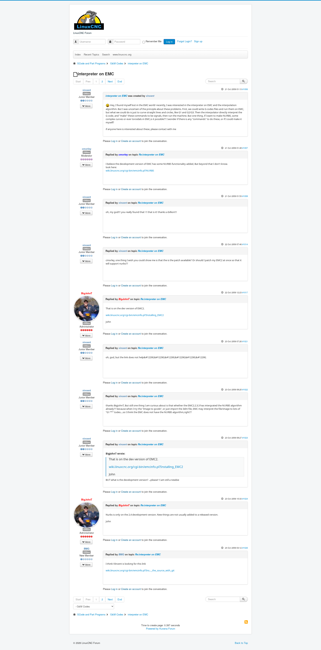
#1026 (245, 547)
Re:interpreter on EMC (151, 154)
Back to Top (241, 643)
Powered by (152, 628)
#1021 (245, 341)
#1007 (245, 147)
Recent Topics (91, 54)
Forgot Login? (185, 41)
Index (78, 54)
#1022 (245, 389)
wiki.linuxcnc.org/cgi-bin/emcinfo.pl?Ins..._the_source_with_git (140, 570)
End (120, 81)
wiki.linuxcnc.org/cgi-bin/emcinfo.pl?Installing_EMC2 (135, 315)
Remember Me (153, 41)
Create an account (131, 141)
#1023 (245, 437)
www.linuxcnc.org (122, 54)
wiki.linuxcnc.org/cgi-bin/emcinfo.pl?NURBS (130, 170)
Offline (86, 93)
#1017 (245, 292)
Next (110, 81)
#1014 (245, 244)
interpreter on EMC (116, 95)
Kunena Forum (167, 628)
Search (106, 54)
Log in (169, 41)
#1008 (245, 196)
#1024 (245, 498)
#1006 (245, 89)
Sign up (198, 41)
